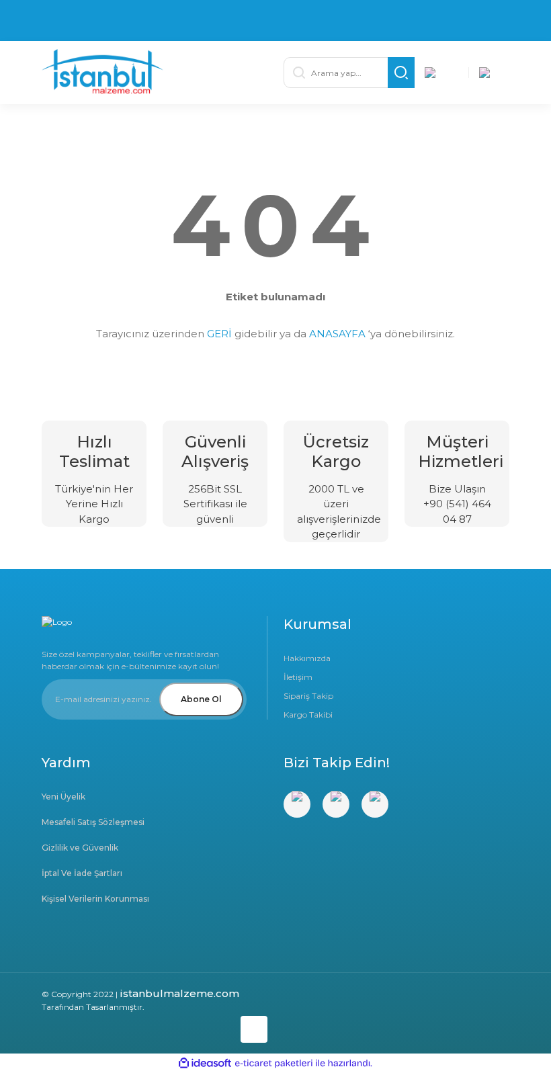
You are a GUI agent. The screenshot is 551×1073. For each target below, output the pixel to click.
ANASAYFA (337, 333)
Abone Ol (201, 699)
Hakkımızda (307, 658)
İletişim (298, 677)
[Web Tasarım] (154, 1026)
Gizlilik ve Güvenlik (80, 848)
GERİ (219, 333)
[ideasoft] (205, 1064)
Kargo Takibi (308, 715)
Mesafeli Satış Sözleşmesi (93, 822)
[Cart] (496, 72)
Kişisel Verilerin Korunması (95, 899)
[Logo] (154, 72)
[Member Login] (442, 72)
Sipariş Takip (308, 696)
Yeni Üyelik (63, 796)
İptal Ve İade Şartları (82, 873)
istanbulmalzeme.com (179, 993)
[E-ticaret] (274, 1064)
